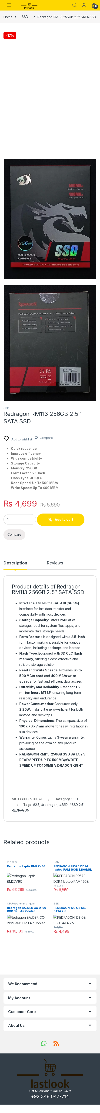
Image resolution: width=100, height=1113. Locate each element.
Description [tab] (15, 563)
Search (74, 5)
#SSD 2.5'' (78, 805)
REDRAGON (20, 810)
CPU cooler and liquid (21, 903)
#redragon (49, 805)
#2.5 (36, 805)
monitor (12, 862)
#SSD (63, 805)
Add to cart (64, 519)
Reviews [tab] (55, 563)
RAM (56, 862)
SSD (25, 17)
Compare (46, 438)
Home (7, 17)
